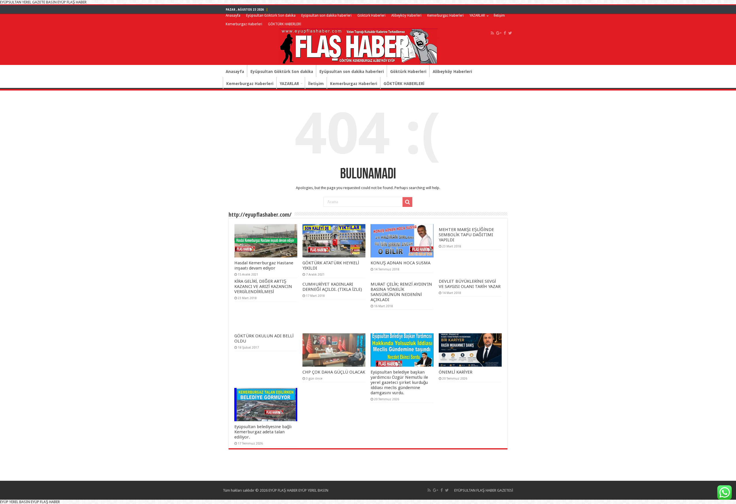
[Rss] (492, 33)
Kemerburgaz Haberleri (445, 16)
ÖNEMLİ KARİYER (455, 372)
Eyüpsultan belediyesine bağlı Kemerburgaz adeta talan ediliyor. (263, 432)
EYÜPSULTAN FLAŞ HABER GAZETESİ (483, 490)
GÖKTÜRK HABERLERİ (284, 24)
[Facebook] (505, 33)
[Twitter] (510, 33)
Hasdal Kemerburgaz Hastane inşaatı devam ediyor (263, 265)
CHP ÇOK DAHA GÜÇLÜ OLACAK (333, 372)
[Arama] (407, 202)
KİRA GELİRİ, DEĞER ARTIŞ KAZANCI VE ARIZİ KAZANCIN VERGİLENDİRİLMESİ (263, 286)
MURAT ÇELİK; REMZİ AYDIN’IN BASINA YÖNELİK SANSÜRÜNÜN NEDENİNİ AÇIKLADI (401, 292)
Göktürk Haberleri (371, 16)
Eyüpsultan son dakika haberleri (326, 16)
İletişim (499, 16)
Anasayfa (233, 16)
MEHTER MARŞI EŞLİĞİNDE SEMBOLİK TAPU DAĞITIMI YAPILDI (466, 235)
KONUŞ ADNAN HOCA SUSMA (400, 263)
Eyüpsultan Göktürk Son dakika (271, 16)
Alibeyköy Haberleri (406, 16)
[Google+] (499, 33)
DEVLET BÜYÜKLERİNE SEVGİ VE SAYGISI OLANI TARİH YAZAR (470, 284)
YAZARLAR (477, 16)
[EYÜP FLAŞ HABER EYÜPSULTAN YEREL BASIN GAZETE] (358, 45)
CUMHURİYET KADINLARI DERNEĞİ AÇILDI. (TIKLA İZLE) (332, 287)
